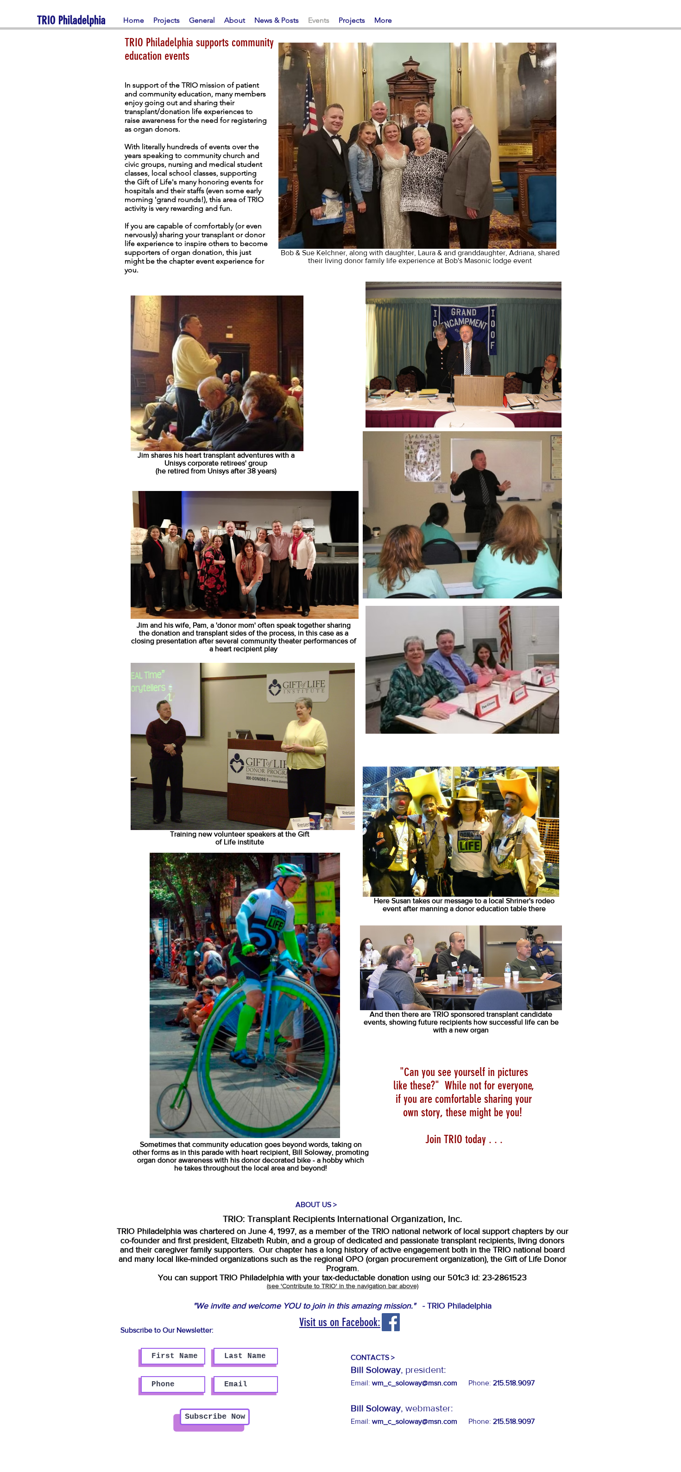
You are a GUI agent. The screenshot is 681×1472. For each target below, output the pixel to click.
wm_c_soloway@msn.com (414, 1421)
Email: (404, 1383)
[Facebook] (391, 1322)
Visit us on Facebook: (339, 1322)
